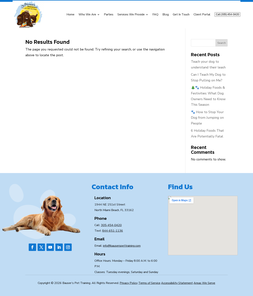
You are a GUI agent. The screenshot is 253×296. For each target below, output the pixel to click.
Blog (165, 14)
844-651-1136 (112, 231)
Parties (108, 14)
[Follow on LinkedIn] (59, 247)
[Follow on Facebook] (32, 247)
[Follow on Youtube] (50, 247)
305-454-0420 (111, 225)
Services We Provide (131, 14)
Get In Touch (181, 14)
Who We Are (87, 14)
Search (221, 43)
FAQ (155, 14)
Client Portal (202, 14)
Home (70, 14)
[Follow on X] (41, 247)
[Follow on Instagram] (68, 247)
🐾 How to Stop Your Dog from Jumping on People (207, 118)
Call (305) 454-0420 (227, 14)
